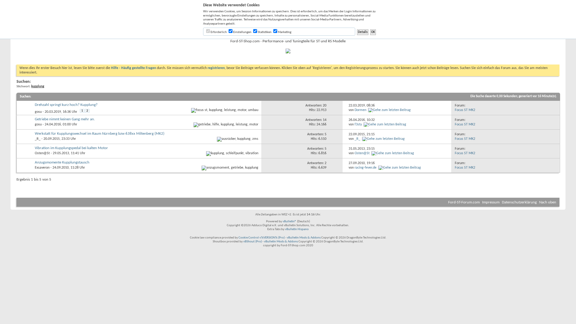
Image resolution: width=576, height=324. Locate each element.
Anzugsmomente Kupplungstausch (62, 162)
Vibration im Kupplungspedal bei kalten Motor (71, 148)
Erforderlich (218, 32)
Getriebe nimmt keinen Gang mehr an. (65, 119)
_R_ (37, 139)
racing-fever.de (365, 168)
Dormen (360, 110)
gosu (38, 112)
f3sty (358, 124)
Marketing (284, 32)
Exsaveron (42, 168)
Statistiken (264, 32)
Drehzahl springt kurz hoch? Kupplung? (66, 105)
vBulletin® (289, 221)
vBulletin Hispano (297, 229)
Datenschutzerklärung (519, 202)
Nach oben (547, 202)
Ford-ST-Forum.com (464, 202)
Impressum (491, 202)
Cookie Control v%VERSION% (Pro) (261, 237)
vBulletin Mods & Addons (304, 237)
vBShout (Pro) (252, 241)
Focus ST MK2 (465, 110)
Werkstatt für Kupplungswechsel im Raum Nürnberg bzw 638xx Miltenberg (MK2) (99, 134)
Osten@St (42, 153)
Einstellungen (241, 32)
